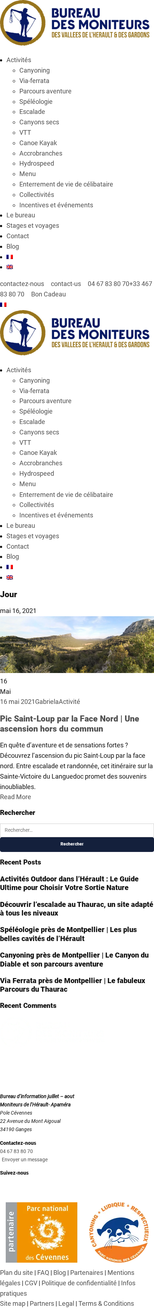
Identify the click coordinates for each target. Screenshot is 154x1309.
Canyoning (34, 70)
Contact (17, 236)
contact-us (65, 283)
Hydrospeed (36, 163)
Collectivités (36, 194)
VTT (25, 132)
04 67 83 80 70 (16, 1151)
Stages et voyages (32, 225)
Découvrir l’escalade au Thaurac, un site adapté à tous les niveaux (76, 908)
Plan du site (16, 1272)
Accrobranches (40, 153)
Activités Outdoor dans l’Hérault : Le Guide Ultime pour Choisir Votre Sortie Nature (69, 883)
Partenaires (86, 1272)
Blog (12, 246)
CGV (31, 1283)
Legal (66, 1303)
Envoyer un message (25, 1160)
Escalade (32, 111)
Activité (69, 701)
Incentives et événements (56, 205)
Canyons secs (39, 122)
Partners (42, 1303)
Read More (15, 797)
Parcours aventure (45, 91)
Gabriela (47, 701)
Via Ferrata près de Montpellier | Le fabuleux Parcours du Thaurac (72, 985)
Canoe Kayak (38, 143)
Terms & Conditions (106, 1303)
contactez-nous (22, 283)
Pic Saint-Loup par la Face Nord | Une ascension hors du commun (69, 724)
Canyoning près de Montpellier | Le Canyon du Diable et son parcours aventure (74, 959)
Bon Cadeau (48, 294)
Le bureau (20, 215)
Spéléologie (36, 101)
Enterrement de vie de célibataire (66, 184)
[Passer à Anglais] (9, 267)
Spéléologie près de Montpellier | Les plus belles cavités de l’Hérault (68, 933)
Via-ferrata (34, 80)
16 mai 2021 (17, 701)
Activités (18, 60)
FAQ (43, 1272)
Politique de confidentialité (79, 1283)
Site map (12, 1303)
